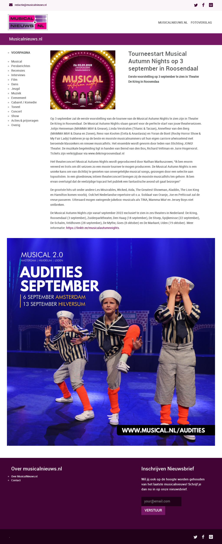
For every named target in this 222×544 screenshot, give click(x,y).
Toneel (15, 107)
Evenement (18, 98)
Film (14, 79)
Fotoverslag (201, 22)
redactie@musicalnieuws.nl (30, 5)
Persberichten (20, 66)
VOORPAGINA (20, 52)
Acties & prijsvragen (24, 120)
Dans (14, 84)
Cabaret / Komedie (24, 102)
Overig (15, 125)
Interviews (18, 75)
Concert (16, 111)
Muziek (16, 93)
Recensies (18, 70)
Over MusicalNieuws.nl (24, 476)
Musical (16, 61)
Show (15, 116)
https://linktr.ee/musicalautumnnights (92, 228)
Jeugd (15, 88)
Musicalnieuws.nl (173, 22)
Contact (16, 480)
